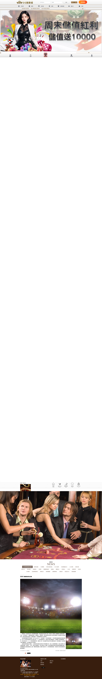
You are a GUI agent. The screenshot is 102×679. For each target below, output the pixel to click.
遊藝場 (47, 635)
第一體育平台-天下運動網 (25, 650)
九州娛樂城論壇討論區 (27, 566)
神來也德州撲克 (49, 566)
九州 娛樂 (71, 566)
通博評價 (74, 569)
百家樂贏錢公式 (64, 566)
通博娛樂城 (54, 571)
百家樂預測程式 (35, 571)
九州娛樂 (28, 571)
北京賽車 (42, 566)
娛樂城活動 (36, 566)
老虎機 (79, 569)
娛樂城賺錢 (48, 571)
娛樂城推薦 (74, 571)
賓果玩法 (42, 571)
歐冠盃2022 (67, 571)
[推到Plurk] (25, 653)
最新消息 (66, 485)
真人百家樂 (57, 566)
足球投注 (63, 569)
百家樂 (40, 569)
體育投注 (57, 569)
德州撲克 (29, 569)
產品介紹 (59, 485)
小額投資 (60, 571)
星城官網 (28, 633)
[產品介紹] (51, 522)
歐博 (27, 671)
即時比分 (23, 569)
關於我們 (78, 485)
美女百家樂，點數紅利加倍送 (60, 650)
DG (33, 671)
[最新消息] (25, 663)
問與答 (72, 485)
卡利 (21, 671)
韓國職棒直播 (46, 569)
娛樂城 (52, 569)
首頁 (53, 485)
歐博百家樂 (30, 671)
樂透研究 (34, 569)
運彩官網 (77, 566)
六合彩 (68, 569)
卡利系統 (24, 671)
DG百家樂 (36, 671)
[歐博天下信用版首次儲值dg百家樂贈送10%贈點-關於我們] (25, 487)
